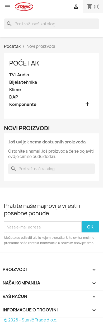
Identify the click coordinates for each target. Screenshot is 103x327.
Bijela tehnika (23, 82)
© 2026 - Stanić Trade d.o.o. (30, 320)
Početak (24, 63)
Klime (15, 89)
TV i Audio (19, 75)
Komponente (22, 104)
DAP (13, 97)
